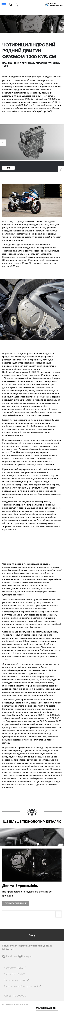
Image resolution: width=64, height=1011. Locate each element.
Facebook (11, 956)
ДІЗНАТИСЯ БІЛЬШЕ (16, 903)
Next (61, 142)
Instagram (27, 956)
